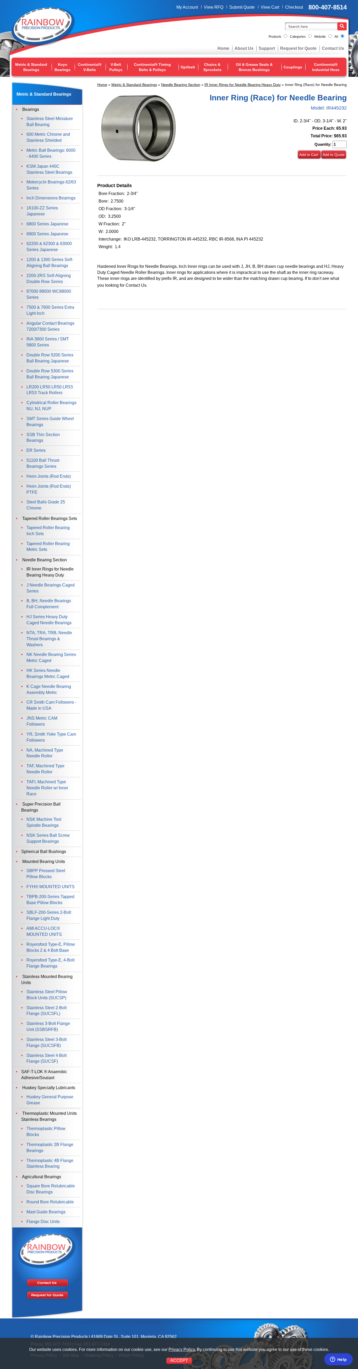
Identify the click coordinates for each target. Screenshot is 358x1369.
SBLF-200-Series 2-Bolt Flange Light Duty (48, 915)
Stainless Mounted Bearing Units (47, 979)
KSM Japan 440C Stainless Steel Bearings (49, 169)
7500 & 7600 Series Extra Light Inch (50, 310)
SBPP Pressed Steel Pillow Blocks (45, 873)
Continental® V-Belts (89, 67)
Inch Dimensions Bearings (50, 198)
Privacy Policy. (182, 1349)
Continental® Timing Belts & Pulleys (152, 67)
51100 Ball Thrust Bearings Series (42, 463)
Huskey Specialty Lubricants (48, 1087)
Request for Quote (298, 48)
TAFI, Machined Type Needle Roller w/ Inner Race (47, 788)
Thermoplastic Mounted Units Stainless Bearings (49, 1116)
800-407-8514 (327, 7)
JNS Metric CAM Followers (41, 721)
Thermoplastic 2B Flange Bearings (49, 1147)
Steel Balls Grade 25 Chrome (45, 505)
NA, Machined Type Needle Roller (44, 753)
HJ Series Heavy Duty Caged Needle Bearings (49, 620)
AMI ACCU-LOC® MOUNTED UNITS (44, 931)
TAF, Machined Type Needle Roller (45, 769)
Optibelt (188, 67)
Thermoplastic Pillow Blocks (46, 1131)
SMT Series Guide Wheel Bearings (50, 421)
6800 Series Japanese (47, 224)
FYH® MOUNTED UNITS (50, 886)
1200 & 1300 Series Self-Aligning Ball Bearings (49, 262)
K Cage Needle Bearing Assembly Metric (48, 689)
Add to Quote (334, 155)
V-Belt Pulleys (115, 67)
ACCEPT (179, 1360)
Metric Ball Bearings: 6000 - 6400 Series (50, 153)
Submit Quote (242, 7)
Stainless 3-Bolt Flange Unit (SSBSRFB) (48, 1026)
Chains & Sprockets (212, 67)
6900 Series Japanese (47, 234)
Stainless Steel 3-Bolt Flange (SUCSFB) (46, 1042)
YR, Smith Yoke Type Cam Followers (51, 737)
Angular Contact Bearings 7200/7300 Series (50, 326)
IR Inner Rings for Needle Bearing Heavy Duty (242, 85)
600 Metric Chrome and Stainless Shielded (48, 137)
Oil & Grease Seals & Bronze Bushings (254, 67)
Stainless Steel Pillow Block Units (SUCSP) (46, 995)
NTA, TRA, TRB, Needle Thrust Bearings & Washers (49, 639)
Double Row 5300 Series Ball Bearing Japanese (49, 374)
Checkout (294, 7)
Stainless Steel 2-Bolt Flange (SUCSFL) (46, 1011)
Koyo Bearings (62, 67)
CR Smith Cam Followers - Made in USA (51, 705)
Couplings (293, 67)
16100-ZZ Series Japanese (42, 211)
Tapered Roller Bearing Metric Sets (48, 546)
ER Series (36, 450)
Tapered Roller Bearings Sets (49, 518)
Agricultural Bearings (41, 1177)
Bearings (30, 109)
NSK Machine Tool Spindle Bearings (43, 822)
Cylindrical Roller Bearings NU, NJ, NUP (51, 405)
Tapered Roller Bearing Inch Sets (48, 530)
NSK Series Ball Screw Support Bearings (48, 838)
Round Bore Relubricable (50, 1202)
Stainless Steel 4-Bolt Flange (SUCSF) (46, 1058)
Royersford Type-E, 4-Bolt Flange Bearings (50, 963)
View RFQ (213, 7)
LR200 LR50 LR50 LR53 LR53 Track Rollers (49, 390)
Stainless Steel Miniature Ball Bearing (49, 121)
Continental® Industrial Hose (325, 67)
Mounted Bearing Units (43, 861)
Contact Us (333, 48)
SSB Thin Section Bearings (43, 437)
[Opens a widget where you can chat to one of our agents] (338, 1359)
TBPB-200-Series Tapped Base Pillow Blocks (50, 899)
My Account (187, 7)
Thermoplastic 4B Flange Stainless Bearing (49, 1163)
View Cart (270, 7)
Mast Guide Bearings (46, 1212)
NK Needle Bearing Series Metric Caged (51, 657)
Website (320, 37)
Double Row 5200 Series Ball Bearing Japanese (49, 358)
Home (223, 48)
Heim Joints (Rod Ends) (48, 476)
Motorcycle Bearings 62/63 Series (51, 185)
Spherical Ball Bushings (43, 851)
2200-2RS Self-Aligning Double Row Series (48, 278)
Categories (298, 37)
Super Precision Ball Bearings (41, 807)
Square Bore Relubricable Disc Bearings (50, 1189)
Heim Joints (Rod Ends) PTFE (48, 489)
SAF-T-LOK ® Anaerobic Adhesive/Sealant (44, 1074)
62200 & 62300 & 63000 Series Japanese (49, 246)
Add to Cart (309, 155)
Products (275, 37)
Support (267, 48)
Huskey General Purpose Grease (49, 1100)
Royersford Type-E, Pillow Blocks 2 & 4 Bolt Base (50, 947)
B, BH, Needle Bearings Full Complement (48, 604)
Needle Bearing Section (180, 85)
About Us (244, 48)
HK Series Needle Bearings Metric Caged (47, 673)
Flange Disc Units (43, 1221)
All (336, 37)
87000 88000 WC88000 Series (48, 294)
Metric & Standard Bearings (31, 67)
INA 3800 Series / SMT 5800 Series (47, 342)
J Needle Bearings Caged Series (50, 588)
